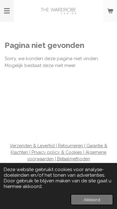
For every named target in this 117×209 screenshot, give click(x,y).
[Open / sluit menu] (7, 11)
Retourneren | (72, 145)
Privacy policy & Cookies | (58, 152)
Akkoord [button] (92, 199)
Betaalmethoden (73, 158)
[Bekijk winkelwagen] (110, 11)
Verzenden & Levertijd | (34, 145)
